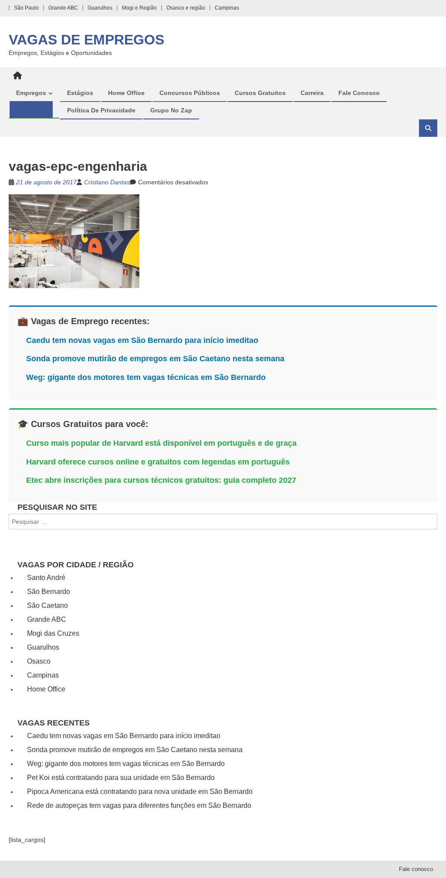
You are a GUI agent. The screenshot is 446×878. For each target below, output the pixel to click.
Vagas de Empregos (86, 39)
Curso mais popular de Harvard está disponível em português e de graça (161, 443)
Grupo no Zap (171, 110)
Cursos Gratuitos (260, 92)
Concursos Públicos (189, 92)
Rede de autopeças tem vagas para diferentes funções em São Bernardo (139, 805)
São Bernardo (48, 591)
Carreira (312, 92)
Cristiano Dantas (107, 182)
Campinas (227, 8)
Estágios (80, 92)
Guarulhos (100, 8)
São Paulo (26, 8)
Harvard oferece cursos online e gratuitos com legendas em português (158, 462)
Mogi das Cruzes (53, 633)
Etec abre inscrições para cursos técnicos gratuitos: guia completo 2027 (161, 480)
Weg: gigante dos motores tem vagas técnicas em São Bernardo (146, 377)
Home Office (126, 92)
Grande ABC (63, 8)
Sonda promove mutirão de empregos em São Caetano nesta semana (155, 358)
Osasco (39, 661)
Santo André (46, 577)
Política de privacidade (101, 110)
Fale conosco (359, 92)
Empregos (31, 92)
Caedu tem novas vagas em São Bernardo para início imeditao (142, 340)
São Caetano (47, 605)
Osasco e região (185, 8)
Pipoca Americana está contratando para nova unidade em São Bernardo (140, 791)
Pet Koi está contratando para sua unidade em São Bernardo (121, 777)
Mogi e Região (139, 8)
